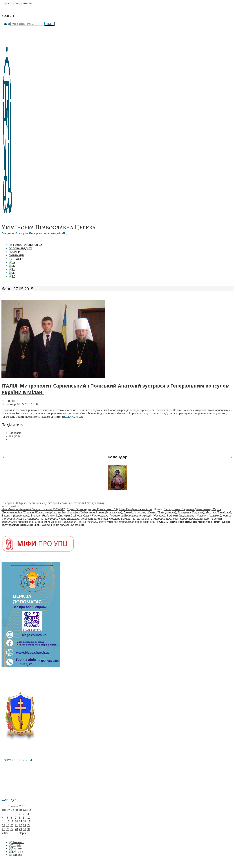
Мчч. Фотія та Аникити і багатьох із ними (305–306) (33, 509)
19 (7, 825)
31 (28, 829)
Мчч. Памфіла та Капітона (135, 509)
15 (20, 821)
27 (11, 829)
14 (16, 821)
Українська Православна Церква (48, 227)
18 (3, 825)
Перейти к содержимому (16, 3)
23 (24, 825)
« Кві (5, 833)
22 (20, 825)
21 (16, 825)
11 (3, 821)
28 (16, 829)
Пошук (5, 23)
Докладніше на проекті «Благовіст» (62, 524)
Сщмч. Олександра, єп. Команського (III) (92, 509)
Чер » (22, 833)
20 (11, 825)
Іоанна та (92, 521)
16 (24, 821)
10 (28, 817)
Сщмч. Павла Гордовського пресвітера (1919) (189, 521)
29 (20, 829)
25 (3, 829)
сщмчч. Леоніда (58, 521)
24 (28, 825)
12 (7, 821)
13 (11, 821)
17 (28, 821)
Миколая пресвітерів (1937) (132, 521)
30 (24, 829)
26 (7, 829)
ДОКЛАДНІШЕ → (75, 416)
